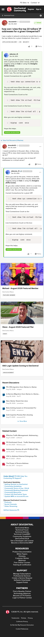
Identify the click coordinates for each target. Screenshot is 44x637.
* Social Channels (10, 504)
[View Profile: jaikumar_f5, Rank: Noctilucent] (8, 172)
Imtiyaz (19, 389)
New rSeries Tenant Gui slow (17, 401)
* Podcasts (7, 502)
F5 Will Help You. (15, 476)
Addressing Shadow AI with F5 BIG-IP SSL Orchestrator (22, 449)
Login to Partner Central (22, 598)
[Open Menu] (40, 15)
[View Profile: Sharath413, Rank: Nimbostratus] (4, 23)
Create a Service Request (22, 578)
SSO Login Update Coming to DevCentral (20, 366)
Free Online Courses (22, 563)
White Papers (22, 554)
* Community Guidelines (12, 486)
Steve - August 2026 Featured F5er (18, 327)
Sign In (38, 9)
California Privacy (22, 621)
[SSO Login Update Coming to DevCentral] (22, 351)
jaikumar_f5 (14, 54)
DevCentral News (8, 292)
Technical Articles (22, 532)
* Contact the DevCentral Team (15, 494)
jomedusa (20, 403)
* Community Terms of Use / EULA (16, 488)
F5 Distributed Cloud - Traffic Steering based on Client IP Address (23, 442)
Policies (23, 618)
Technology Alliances (22, 593)
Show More (23, 421)
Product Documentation (22, 552)
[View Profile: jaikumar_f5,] (6, 55)
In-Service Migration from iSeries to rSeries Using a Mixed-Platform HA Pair (22, 394)
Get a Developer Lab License (22, 541)
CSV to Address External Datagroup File (21, 456)
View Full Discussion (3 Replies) (13, 140)
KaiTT (19, 396)
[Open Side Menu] (3, 9)
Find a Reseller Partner (22, 591)
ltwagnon (19, 465)
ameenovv (20, 410)
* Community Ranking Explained (15, 490)
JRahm (18, 458)
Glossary (22, 556)
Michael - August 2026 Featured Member (20, 288)
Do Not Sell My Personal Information (22, 625)
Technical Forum (9, 15)
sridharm (19, 438)
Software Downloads (22, 580)
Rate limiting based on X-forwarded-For (21, 408)
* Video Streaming (10, 506)
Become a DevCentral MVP (22, 543)
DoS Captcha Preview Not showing (19, 415)
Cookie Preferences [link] (22, 629)
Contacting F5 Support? (12, 478)
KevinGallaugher (21, 452)
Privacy (30, 618)
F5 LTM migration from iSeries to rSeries (21, 387)
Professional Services (22, 576)
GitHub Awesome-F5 (11, 510)
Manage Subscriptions (22, 574)
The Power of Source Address (17, 463)
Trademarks (15, 618)
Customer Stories (22, 558)
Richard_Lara (21, 445)
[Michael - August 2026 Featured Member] (22, 274)
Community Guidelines (22, 536)
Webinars (22, 560)
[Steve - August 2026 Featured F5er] (22, 313)
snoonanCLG (21, 417)
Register (31, 9)
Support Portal (22, 582)
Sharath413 (12, 22)
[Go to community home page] (16, 9)
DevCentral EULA (22, 539)
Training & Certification (22, 565)
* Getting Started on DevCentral (15, 484)
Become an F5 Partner (22, 596)
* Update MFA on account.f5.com (15, 496)
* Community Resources (12, 492)
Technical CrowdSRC (22, 534)
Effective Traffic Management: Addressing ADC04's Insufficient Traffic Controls (22, 435)
